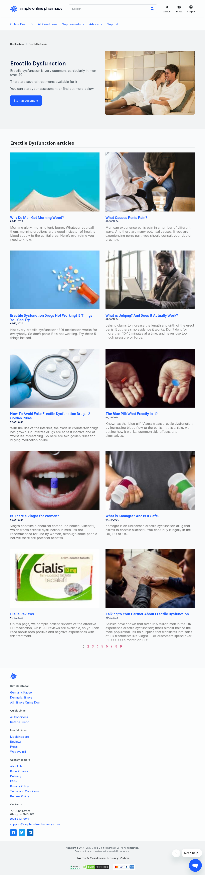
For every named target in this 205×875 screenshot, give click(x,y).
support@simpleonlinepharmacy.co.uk (35, 824)
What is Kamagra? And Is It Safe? (133, 516)
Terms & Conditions (91, 858)
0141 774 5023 (19, 819)
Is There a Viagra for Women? (34, 516)
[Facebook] (13, 832)
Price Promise (19, 771)
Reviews (15, 741)
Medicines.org (19, 736)
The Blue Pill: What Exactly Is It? (132, 414)
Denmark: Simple (21, 697)
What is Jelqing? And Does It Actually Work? (142, 315)
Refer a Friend (19, 722)
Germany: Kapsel (21, 692)
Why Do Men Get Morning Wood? (37, 217)
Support (191, 11)
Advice (94, 24)
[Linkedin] (30, 832)
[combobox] (108, 9)
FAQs (13, 781)
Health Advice (17, 44)
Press (14, 746)
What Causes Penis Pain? (126, 217)
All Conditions (47, 24)
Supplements (71, 24)
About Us (16, 766)
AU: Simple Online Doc (25, 702)
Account (167, 11)
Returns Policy (19, 796)
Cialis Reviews (22, 614)
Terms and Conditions (24, 791)
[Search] (152, 9)
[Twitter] (22, 832)
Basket (179, 11)
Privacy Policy (19, 786)
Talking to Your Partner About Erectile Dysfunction (147, 614)
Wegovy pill (18, 751)
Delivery (15, 776)
